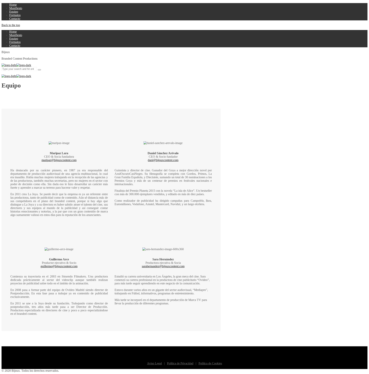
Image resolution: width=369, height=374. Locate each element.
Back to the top (11, 25)
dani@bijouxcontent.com (163, 160)
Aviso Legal (154, 363)
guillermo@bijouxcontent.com (59, 266)
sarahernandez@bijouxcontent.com (163, 266)
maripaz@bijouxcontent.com (59, 160)
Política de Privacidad (180, 363)
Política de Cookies (210, 363)
